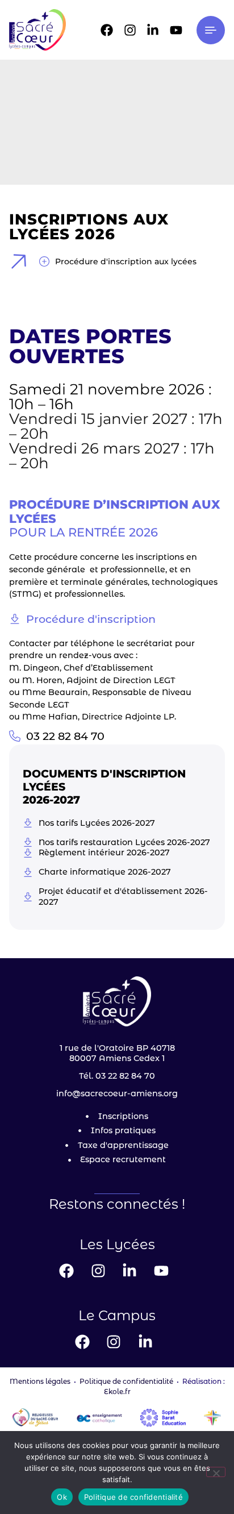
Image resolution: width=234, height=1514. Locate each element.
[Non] (215, 1472)
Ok (62, 1496)
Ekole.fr (117, 1391)
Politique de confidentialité (126, 1381)
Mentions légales (40, 1381)
